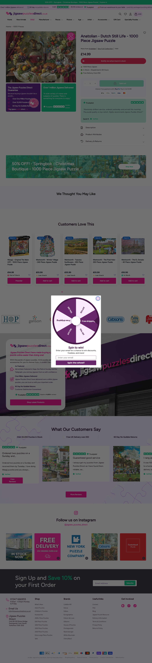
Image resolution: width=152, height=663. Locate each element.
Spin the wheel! (76, 362)
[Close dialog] (98, 298)
